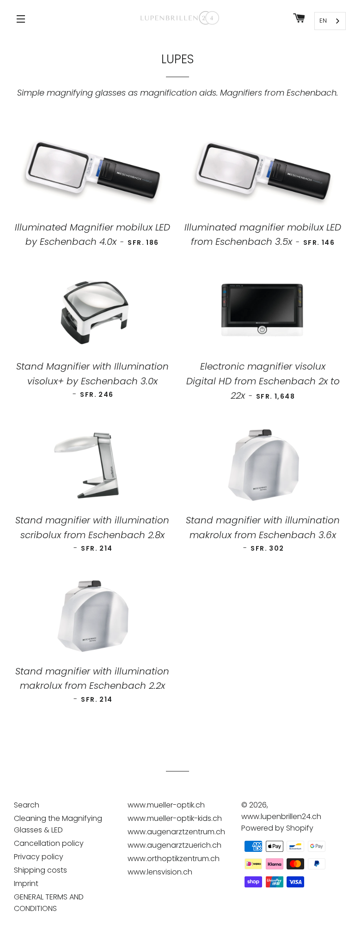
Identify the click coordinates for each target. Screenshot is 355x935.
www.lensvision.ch (160, 872)
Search (26, 805)
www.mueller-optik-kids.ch (175, 818)
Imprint (26, 883)
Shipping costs (40, 870)
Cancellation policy (49, 843)
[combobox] (330, 21)
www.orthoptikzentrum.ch (174, 858)
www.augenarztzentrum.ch (176, 831)
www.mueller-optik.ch (166, 805)
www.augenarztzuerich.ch (174, 845)
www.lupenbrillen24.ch (281, 816)
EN (323, 20)
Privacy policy (38, 856)
